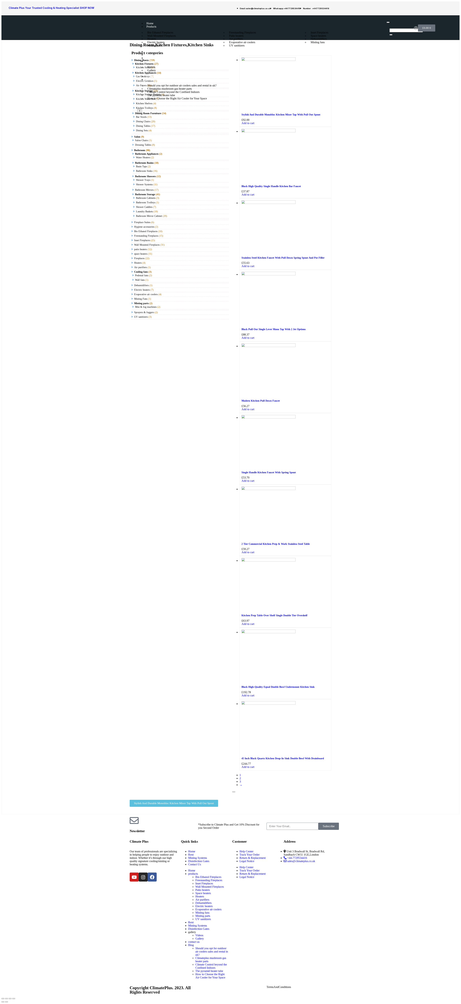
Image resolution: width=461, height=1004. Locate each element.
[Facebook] (152, 877)
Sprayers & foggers (144, 312)
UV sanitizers (237, 45)
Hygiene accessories (144, 226)
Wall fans (140, 280)
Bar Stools (141, 117)
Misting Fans (140, 299)
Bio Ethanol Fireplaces (145, 231)
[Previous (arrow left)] (2, 1001)
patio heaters (140, 249)
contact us (152, 76)
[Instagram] (143, 877)
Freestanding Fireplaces (146, 235)
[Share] (6, 998)
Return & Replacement (253, 857)
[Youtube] (134, 877)
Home (149, 23)
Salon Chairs (141, 140)
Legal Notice (247, 861)
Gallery (151, 70)
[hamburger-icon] (388, 22)
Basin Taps (141, 166)
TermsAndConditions (279, 987)
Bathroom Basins (144, 163)
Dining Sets (142, 130)
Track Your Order (249, 854)
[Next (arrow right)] (6, 1001)
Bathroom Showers (145, 176)
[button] (174, 803)
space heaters (140, 253)
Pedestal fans (141, 275)
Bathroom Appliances (146, 154)
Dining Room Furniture (148, 113)
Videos (199, 935)
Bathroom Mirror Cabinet (149, 216)
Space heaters (203, 893)
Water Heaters (143, 157)
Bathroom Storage (145, 194)
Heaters (138, 262)
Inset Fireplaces (142, 240)
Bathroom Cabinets (145, 198)
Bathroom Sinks (144, 171)
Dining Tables (143, 126)
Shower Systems (144, 184)
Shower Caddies (144, 207)
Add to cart (247, 123)
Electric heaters (142, 290)
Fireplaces (139, 258)
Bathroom (139, 150)
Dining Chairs (143, 121)
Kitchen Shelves (144, 103)
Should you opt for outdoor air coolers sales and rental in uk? (211, 951)
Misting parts (154, 45)
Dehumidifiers (141, 285)
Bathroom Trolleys (145, 202)
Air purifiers (140, 267)
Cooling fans (141, 271)
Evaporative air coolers (146, 294)
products (151, 26)
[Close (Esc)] (2, 998)
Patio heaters (202, 889)
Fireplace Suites (142, 222)
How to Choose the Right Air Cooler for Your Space (177, 98)
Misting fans (318, 42)
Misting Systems (155, 54)
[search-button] (391, 34)
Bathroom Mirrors (144, 190)
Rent (149, 51)
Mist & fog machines (145, 307)
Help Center (246, 851)
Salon (137, 136)
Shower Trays (143, 180)
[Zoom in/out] (13, 998)
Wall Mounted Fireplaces (161, 35)
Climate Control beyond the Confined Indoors (211, 966)
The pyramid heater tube (209, 970)
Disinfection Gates (156, 57)
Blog (149, 79)
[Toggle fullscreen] (10, 998)
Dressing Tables (143, 145)
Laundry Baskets (144, 211)
